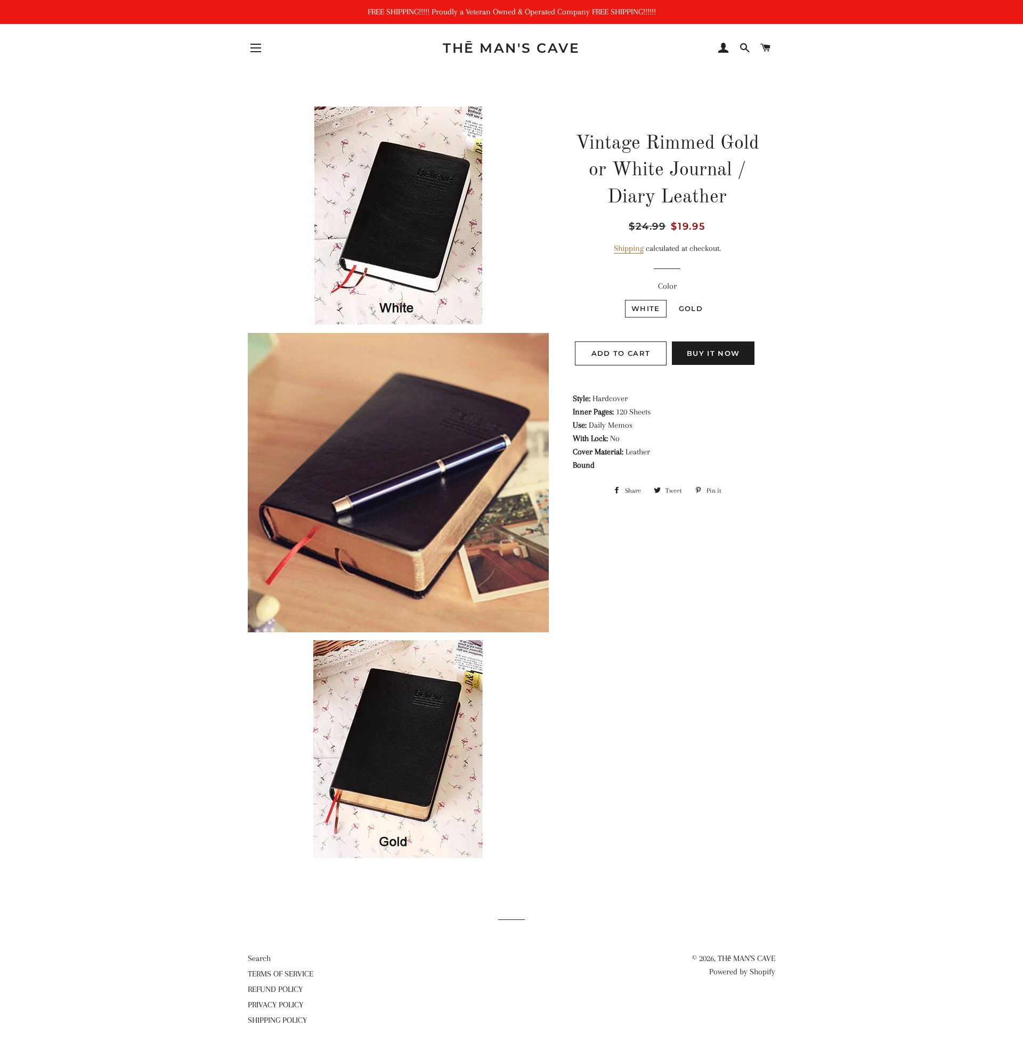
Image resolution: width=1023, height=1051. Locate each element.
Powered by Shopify (742, 971)
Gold (691, 308)
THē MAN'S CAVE (511, 48)
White (645, 308)
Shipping (629, 248)
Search (259, 958)
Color (667, 286)
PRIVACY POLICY (275, 1004)
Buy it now (713, 353)
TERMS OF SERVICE (280, 974)
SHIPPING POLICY (277, 1020)
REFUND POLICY (275, 989)
